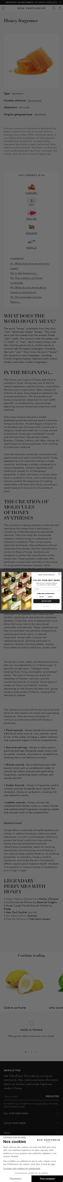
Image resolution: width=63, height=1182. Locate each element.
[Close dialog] (59, 574)
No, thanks (46, 606)
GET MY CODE (46, 601)
